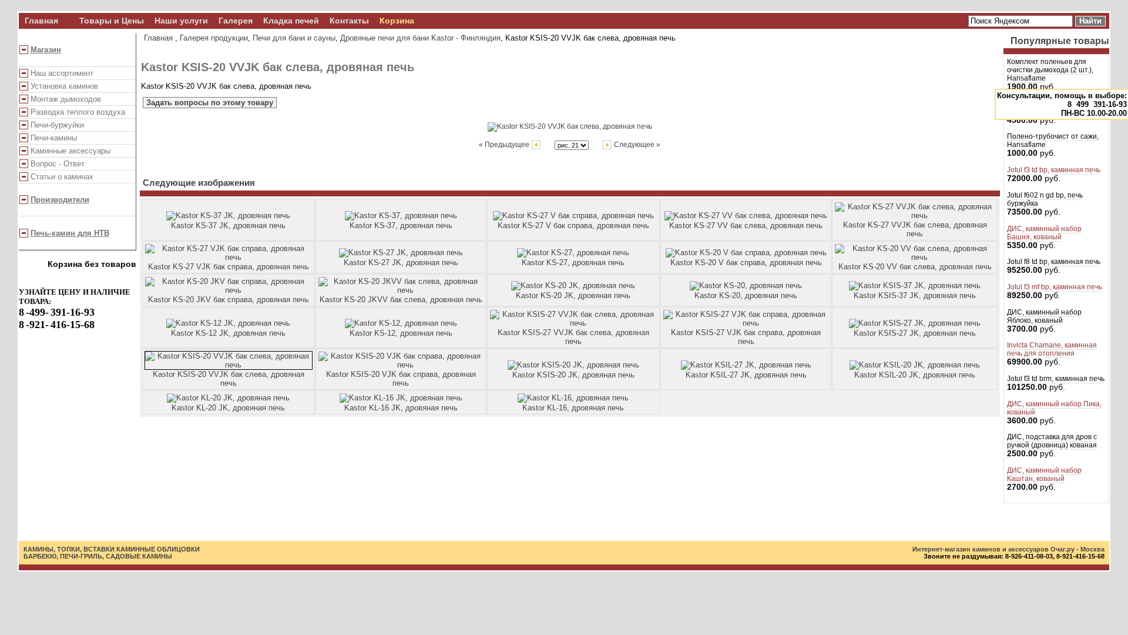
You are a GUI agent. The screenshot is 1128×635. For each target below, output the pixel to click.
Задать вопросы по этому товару (209, 102)
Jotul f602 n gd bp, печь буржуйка (1045, 199)
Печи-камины (54, 137)
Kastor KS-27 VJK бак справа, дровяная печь (228, 266)
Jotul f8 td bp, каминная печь (1053, 262)
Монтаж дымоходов (66, 99)
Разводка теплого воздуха (78, 112)
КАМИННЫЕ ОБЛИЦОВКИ (158, 549)
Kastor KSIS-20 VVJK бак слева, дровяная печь (228, 378)
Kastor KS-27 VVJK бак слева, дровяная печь (915, 229)
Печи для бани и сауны (294, 38)
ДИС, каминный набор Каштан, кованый (1044, 474)
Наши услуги (181, 20)
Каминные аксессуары (70, 150)
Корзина (397, 20)
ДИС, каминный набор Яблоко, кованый (1044, 316)
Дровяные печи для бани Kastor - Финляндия (420, 38)
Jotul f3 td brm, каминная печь (1055, 379)
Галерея (236, 20)
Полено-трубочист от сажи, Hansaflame (1053, 140)
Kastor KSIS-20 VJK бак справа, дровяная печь (401, 378)
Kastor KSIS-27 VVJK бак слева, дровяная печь (573, 337)
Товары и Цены (111, 20)
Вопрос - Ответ (58, 163)
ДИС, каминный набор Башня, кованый (1044, 233)
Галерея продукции (214, 38)
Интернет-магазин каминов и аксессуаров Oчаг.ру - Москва (1008, 549)
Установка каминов (64, 86)
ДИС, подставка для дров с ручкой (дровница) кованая (1052, 441)
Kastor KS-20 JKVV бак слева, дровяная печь (401, 299)
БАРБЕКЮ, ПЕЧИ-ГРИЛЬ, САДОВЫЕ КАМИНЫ (98, 556)
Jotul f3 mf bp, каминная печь (1054, 287)
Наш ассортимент (62, 73)
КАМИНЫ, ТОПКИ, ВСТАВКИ (69, 549)
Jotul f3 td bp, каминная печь (1053, 170)
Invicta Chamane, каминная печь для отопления (1052, 349)
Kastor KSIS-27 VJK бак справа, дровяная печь (746, 337)
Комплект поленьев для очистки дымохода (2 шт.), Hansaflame (1050, 70)
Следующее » (636, 144)
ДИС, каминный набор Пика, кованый (1054, 408)
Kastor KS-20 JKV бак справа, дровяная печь (228, 299)
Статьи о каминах (62, 176)
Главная (41, 20)
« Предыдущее (505, 144)
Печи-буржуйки (57, 125)
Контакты (349, 20)
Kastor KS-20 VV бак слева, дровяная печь (915, 266)
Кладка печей (291, 20)
